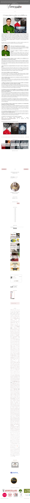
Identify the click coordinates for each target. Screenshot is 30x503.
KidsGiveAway (12, 445)
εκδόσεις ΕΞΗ (17, 349)
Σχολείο (17, 416)
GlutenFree (13, 440)
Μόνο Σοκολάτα (16, 396)
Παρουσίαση (11, 402)
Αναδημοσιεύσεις (12, 322)
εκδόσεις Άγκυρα (15, 340)
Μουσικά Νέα (16, 397)
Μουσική (11, 398)
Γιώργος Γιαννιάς (17, 331)
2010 (11, 311)
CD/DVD (14, 435)
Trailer (15, 454)
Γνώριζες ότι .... (14, 335)
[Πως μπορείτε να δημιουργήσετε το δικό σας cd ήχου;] (15, 251)
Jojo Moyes (11, 444)
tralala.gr (18, 454)
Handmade (12, 441)
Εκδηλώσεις (11, 340)
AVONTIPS (18, 432)
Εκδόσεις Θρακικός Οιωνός (16, 351)
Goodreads (16, 440)
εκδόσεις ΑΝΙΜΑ (15, 342)
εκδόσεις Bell (16, 368)
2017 (19, 312)
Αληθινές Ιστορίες (13, 319)
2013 (17, 311)
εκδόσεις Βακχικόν (14, 344)
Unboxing (15, 455)
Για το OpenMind (17, 329)
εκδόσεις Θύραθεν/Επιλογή (13, 352)
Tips (19, 453)
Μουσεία (11, 397)
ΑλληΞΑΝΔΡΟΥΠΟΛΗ (12, 320)
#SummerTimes (15, 310)
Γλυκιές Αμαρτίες (17, 334)
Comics (18, 436)
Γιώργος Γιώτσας (12, 332)
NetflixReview (12, 450)
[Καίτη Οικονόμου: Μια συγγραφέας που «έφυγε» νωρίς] (15, 261)
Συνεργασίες (13, 416)
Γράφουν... (18, 335)
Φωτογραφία (18, 426)
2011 (13, 311)
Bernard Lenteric (12, 433)
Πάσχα (15, 403)
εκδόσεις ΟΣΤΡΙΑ (12, 359)
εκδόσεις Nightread (16, 371)
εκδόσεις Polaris (15, 372)
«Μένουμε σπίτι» (12, 309)
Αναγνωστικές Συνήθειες (16, 321)
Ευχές (15, 379)
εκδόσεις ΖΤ (11, 351)
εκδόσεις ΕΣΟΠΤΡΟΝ (12, 350)
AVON (19, 431)
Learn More (14, 3)
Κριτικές (15, 389)
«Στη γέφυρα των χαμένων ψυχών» (10, 39)
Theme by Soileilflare (26, 498)
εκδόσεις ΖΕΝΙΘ (17, 350)
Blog (17, 433)
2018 (12, 313)
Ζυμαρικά (15, 380)
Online (18, 451)
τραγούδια (11, 424)
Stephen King (15, 453)
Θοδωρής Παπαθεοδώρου (13, 384)
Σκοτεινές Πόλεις (16, 412)
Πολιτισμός (13, 406)
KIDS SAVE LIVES (17, 444)
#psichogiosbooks (11, 310)
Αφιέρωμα (16, 325)
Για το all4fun (12, 329)
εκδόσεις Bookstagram (12, 369)
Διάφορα (14, 338)
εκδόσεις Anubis (12, 368)
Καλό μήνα (17, 386)
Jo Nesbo (18, 443)
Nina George (17, 450)
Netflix (17, 449)
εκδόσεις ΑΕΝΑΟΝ (14, 341)
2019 (15, 313)
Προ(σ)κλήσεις (18, 406)
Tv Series (11, 455)
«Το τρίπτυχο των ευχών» (15, 37)
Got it (17, 3)
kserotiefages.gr (17, 445)
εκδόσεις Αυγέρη (15, 343)
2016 (16, 312)
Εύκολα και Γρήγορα (16, 378)
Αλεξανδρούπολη (16, 318)
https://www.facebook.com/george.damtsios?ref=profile (8, 118)
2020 (19, 313)
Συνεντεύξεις (18, 415)
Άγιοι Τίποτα (13, 276)
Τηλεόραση (16, 420)
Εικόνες (17, 339)
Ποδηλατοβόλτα (15, 405)
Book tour (15, 434)
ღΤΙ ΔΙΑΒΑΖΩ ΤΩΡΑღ (16, 275)
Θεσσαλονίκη (17, 383)
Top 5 (12, 454)
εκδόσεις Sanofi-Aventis (16, 373)
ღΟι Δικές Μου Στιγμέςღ (5, 498)
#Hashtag (18, 309)
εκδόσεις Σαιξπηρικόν (12, 364)
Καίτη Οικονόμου (13, 386)
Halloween (18, 440)
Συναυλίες (17, 414)
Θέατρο (14, 383)
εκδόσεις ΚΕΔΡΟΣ (13, 354)
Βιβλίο (18, 326)
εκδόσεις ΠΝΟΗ (12, 363)
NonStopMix (11, 451)
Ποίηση (19, 405)
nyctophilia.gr (15, 451)
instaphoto (13, 443)
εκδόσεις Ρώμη (17, 363)
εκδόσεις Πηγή (16, 362)
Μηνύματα (15, 394)
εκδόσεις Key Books (13, 370)
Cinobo (16, 435)
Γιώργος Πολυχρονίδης (13, 333)
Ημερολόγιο (14, 382)
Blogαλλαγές (11, 434)
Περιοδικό (15, 404)
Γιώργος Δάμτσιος (17, 332)
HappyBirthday (15, 441)
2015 (13, 312)
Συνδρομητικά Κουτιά (12, 415)
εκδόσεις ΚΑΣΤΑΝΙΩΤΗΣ (17, 353)
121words (19, 310)
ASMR (16, 431)
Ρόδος (11, 411)
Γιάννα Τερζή (14, 330)
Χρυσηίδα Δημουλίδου (14, 430)
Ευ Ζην (12, 378)
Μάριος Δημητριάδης (13, 393)
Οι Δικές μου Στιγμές (13, 303)
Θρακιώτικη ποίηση (17, 385)
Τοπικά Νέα (11, 423)
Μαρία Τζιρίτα (18, 392)
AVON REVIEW (13, 432)
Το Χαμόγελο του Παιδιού (16, 422)
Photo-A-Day (13, 452)
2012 (15, 311)
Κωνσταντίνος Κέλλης (14, 277)
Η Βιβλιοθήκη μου (16, 381)
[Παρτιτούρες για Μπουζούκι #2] (15, 270)
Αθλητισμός (15, 317)
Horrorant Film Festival (15, 442)
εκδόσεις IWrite (18, 369)
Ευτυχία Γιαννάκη (12, 379)
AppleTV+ (14, 431)
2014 (11, 312)
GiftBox (18, 439)
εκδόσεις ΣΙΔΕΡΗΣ (17, 364)
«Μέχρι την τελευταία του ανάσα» (14, 34)
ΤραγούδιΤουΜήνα (12, 426)
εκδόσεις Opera (11, 372)
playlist (16, 452)
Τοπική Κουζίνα (17, 423)
